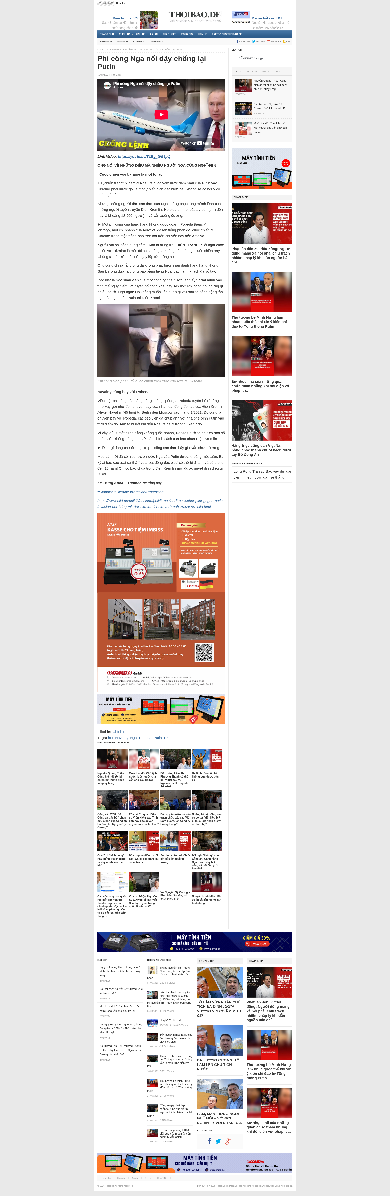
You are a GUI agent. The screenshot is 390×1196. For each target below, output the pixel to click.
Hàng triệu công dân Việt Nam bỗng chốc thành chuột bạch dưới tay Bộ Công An (261, 450)
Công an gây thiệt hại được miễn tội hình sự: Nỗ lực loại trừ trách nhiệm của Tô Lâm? (169, 1110)
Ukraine (170, 738)
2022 (108, 50)
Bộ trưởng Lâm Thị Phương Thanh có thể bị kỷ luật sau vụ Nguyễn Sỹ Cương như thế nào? (120, 1050)
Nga (133, 738)
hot (110, 738)
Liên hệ (202, 34)
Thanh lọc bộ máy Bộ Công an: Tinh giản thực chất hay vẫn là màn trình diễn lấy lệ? (169, 1061)
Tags (277, 72)
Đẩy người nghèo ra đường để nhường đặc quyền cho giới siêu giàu (176, 1038)
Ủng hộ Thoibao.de (136, 3)
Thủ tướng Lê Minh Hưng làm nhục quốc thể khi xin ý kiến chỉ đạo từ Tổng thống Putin (259, 321)
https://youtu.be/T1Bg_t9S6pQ (144, 157)
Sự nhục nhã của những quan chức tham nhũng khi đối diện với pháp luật (261, 386)
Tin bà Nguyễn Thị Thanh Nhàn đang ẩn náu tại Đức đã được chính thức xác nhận (169, 973)
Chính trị (124, 34)
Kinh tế (140, 34)
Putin (158, 738)
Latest (239, 72)
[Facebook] (211, 1143)
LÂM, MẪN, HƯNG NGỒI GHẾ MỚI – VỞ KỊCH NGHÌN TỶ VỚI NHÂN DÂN (220, 1118)
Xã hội (154, 34)
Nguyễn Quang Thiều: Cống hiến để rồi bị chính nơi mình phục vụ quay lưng (120, 971)
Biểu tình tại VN (125, 18)
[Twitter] (220, 1143)
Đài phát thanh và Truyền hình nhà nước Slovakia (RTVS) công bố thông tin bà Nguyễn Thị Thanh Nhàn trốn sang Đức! (169, 999)
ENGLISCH (106, 41)
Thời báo (109, 1186)
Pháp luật (169, 34)
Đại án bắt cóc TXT (267, 18)
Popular (251, 72)
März (116, 50)
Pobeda (145, 738)
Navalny (121, 738)
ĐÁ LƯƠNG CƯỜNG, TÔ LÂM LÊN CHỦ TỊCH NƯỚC (218, 1064)
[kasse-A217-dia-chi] (161, 691)
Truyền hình (208, 961)
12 (122, 50)
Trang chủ (107, 34)
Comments (265, 72)
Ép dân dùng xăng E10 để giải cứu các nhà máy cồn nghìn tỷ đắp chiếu (175, 1134)
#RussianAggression (147, 492)
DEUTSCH (122, 41)
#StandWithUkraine (113, 492)
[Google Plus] (230, 1143)
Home (101, 50)
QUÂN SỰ (162, 1178)
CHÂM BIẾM (241, 197)
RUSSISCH (138, 41)
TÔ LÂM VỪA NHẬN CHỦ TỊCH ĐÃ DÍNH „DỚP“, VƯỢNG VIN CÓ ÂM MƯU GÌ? (219, 1009)
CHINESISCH (156, 41)
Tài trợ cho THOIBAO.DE (227, 34)
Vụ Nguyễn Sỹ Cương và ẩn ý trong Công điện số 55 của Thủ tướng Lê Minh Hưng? (121, 1028)
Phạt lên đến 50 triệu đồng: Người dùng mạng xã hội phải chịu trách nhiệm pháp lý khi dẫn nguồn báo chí (261, 255)
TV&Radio (187, 34)
